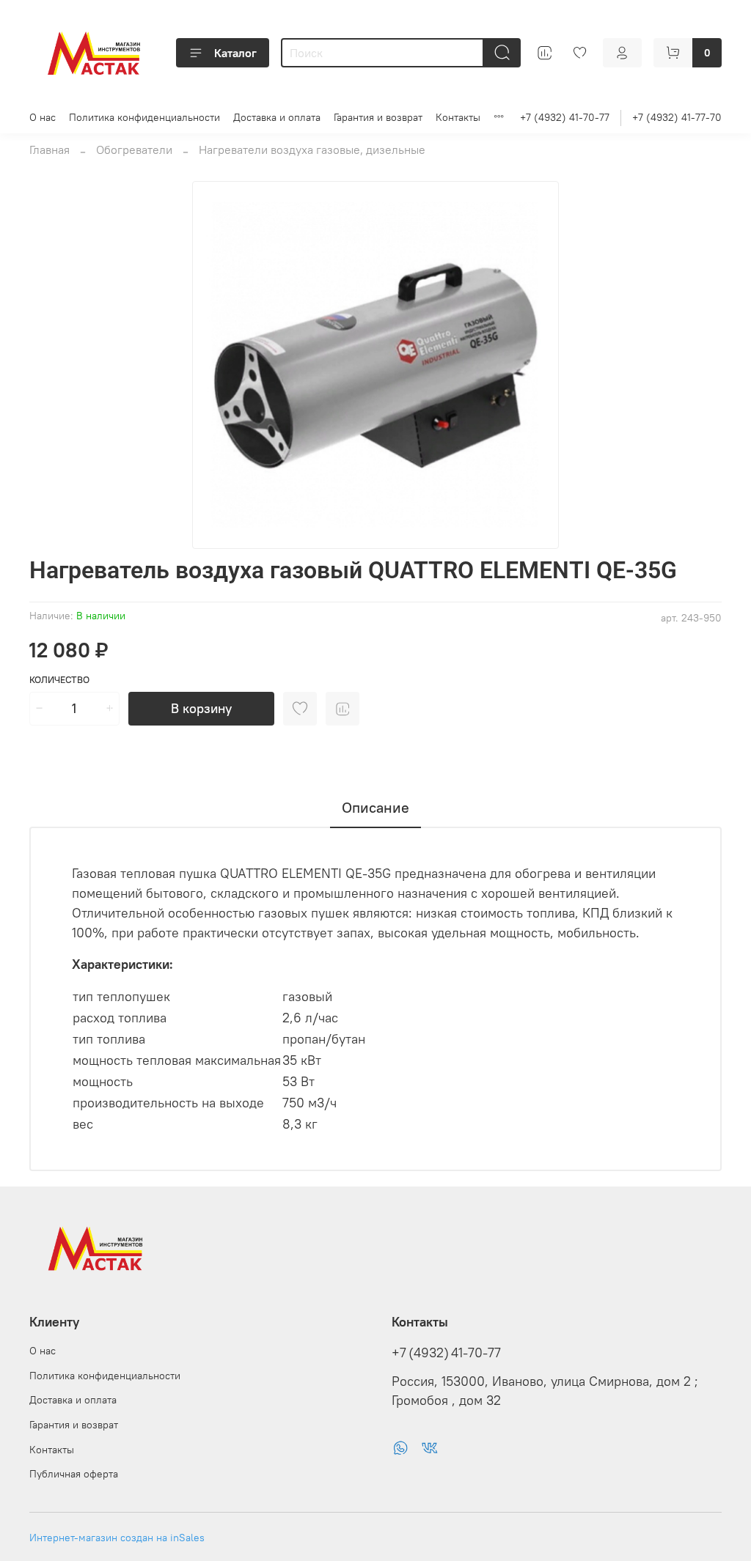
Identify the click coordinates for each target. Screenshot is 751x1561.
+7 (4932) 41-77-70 (677, 117)
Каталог (235, 52)
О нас (42, 117)
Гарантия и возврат (378, 117)
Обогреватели (134, 149)
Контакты (458, 117)
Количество (59, 679)
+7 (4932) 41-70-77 (564, 117)
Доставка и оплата (276, 117)
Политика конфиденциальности (144, 117)
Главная (49, 149)
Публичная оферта (73, 1473)
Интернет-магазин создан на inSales (117, 1537)
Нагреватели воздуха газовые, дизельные (312, 149)
